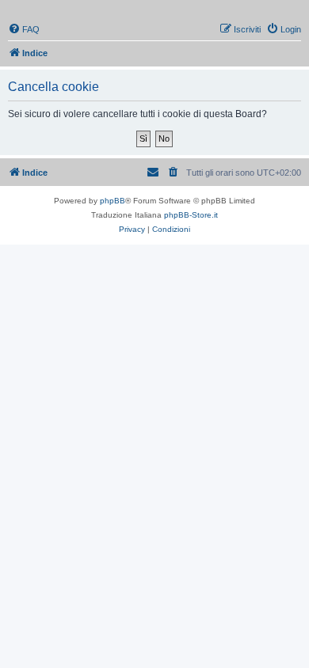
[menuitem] (24, 29)
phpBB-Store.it (191, 215)
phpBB (112, 200)
